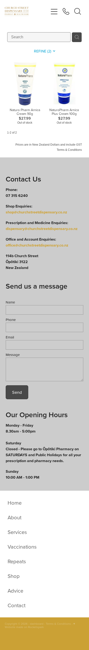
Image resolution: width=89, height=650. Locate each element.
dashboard (36, 624)
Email (10, 337)
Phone (11, 319)
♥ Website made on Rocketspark (40, 625)
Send (17, 392)
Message (13, 354)
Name (10, 302)
